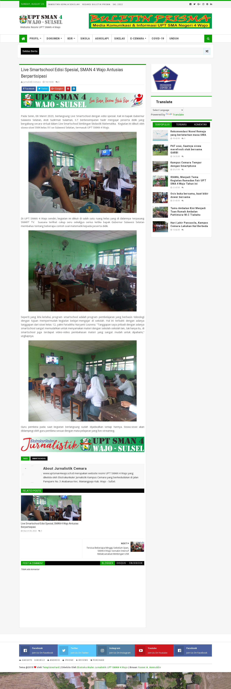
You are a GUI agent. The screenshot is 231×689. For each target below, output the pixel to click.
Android (54, 660)
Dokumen (53, 38)
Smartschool (39, 458)
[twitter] (194, 4)
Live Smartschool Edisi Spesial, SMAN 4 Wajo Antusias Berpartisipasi (49, 525)
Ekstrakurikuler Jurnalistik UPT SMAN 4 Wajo (102, 667)
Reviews (83, 660)
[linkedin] (211, 4)
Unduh (174, 38)
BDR (70, 38)
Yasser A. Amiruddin (149, 667)
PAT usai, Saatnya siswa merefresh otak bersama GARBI (186, 149)
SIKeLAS (119, 38)
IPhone (69, 660)
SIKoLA (85, 38)
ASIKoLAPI (102, 38)
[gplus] (199, 4)
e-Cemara (137, 38)
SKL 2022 (118, 4)
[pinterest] (207, 4)
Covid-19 (158, 38)
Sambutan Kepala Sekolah (64, 4)
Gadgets (26, 660)
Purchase (98, 660)
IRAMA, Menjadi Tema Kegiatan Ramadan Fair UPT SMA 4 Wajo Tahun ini (188, 180)
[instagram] (203, 4)
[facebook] (190, 4)
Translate (178, 114)
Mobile (40, 660)
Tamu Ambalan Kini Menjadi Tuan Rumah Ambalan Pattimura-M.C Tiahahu (188, 211)
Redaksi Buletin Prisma (96, 4)
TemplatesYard (51, 667)
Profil (34, 38)
